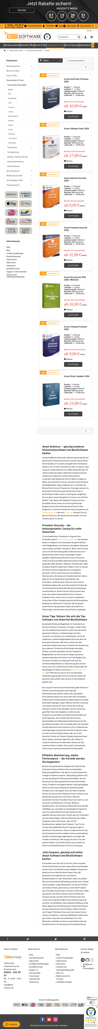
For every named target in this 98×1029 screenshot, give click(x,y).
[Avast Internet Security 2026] (51, 196)
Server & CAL (12, 76)
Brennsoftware (13, 166)
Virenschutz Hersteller (17, 85)
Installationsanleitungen (39, 964)
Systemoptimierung (15, 162)
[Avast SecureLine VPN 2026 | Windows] (51, 296)
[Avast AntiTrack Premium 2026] (51, 97)
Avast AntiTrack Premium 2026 (76, 80)
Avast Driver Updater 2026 (76, 376)
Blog (61, 26)
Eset (9, 103)
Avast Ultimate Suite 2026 (76, 128)
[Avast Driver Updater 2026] (51, 395)
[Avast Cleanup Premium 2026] (51, 345)
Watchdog (12, 143)
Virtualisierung (13, 152)
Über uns (59, 973)
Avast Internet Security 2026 (75, 179)
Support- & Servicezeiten (17, 272)
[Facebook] (42, 1019)
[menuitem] (91, 37)
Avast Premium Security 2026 (75, 228)
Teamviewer (34, 976)
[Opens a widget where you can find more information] (11, 1024)
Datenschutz (12, 259)
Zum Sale (22, 10)
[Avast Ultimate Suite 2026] (51, 147)
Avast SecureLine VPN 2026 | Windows (75, 278)
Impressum (11, 266)
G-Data (10, 112)
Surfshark (11, 134)
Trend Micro (12, 138)
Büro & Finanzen (13, 171)
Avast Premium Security (67, 539)
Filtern (46, 60)
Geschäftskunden (35, 26)
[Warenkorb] (91, 37)
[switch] (92, 1002)
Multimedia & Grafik (14, 176)
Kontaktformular (13, 269)
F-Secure (11, 107)
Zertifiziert (50, 26)
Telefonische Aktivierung (34, 980)
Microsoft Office (13, 71)
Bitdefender (12, 98)
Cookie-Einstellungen (15, 253)
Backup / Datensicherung (17, 157)
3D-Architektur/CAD (15, 180)
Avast (10, 89)
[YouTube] (49, 1019)
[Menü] (93, 995)
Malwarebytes (13, 116)
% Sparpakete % (13, 185)
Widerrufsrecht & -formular (63, 977)
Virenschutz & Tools (15, 80)
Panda (10, 129)
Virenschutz (12, 147)
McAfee (11, 121)
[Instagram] (55, 1019)
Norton (10, 125)
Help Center (71, 26)
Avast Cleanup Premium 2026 (75, 328)
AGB (8, 247)
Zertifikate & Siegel (64, 982)
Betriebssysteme (13, 66)
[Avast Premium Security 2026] (51, 246)
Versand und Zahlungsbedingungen (16, 276)
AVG (9, 94)
